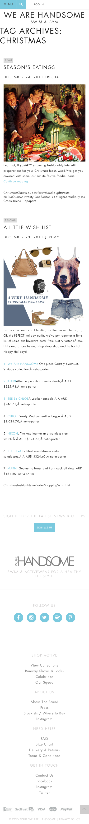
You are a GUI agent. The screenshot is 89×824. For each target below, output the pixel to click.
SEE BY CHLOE (18, 399)
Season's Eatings (29, 67)
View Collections (44, 665)
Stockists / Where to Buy (44, 713)
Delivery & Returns (44, 750)
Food (8, 60)
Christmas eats (27, 193)
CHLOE (13, 416)
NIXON (13, 433)
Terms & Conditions (44, 756)
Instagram (44, 719)
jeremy (52, 237)
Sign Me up (44, 528)
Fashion (10, 220)
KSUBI (12, 381)
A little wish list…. (31, 227)
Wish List (63, 485)
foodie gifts (54, 193)
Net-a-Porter (35, 485)
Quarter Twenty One (26, 197)
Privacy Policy (69, 819)
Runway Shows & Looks (44, 671)
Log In (39, 4)
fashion (22, 485)
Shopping (50, 485)
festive (41, 193)
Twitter (44, 792)
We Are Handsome (44, 18)
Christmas (10, 193)
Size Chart (44, 744)
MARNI (13, 468)
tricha (52, 77)
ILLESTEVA (14, 451)
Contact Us (44, 775)
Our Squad (44, 682)
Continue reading (18, 181)
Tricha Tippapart (24, 201)
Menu (8, 4)
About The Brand (44, 702)
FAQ (44, 739)
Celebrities (44, 677)
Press (44, 707)
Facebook (44, 781)
